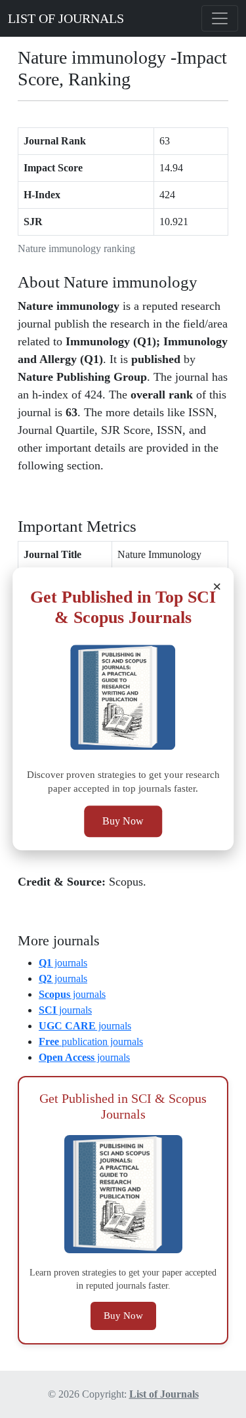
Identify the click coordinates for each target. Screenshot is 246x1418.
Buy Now (123, 821)
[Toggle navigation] (219, 18)
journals (63, 962)
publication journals (91, 1041)
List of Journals (164, 1394)
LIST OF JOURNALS (66, 18)
